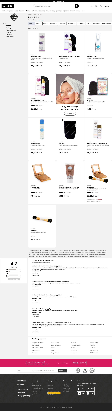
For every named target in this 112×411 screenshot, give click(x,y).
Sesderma (93, 347)
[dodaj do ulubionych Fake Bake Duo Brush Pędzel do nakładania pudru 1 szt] (53, 206)
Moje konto (50, 385)
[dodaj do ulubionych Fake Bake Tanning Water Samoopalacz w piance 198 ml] (53, 120)
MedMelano (74, 350)
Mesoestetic (74, 353)
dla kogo (28, 11)
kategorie (21, 11)
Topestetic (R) (94, 350)
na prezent (65, 11)
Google (66, 390)
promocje (58, 11)
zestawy (72, 11)
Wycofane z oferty (36, 393)
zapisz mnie (62, 370)
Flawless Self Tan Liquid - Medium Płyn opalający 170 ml (46, 266)
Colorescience (35, 350)
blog (83, 11)
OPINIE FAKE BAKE (14, 279)
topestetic (30, 14)
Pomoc (49, 387)
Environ (53, 347)
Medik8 (73, 347)
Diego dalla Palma (55, 345)
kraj (47, 11)
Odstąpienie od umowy (22, 389)
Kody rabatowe (50, 394)
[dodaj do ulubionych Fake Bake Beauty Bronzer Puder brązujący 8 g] (53, 163)
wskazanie (34, 11)
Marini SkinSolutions (76, 345)
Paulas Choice (94, 342)
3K (83, 393)
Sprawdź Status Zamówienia (20, 385)
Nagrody (65, 384)
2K (92, 393)
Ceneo (65, 385)
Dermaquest (35, 353)
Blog (33, 394)
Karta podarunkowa (52, 393)
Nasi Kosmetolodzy (36, 385)
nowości (78, 11)
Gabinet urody (21, 392)
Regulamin (49, 390)
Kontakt (49, 384)
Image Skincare (55, 353)
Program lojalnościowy (37, 390)
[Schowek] (97, 6)
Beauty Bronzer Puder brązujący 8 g (41, 309)
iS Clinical (73, 342)
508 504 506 (21, 381)
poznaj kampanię (70, 113)
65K (92, 389)
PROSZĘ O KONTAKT (79, 363)
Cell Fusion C (35, 345)
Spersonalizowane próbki (53, 391)
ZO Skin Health (94, 353)
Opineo (66, 387)
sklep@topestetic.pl (23, 396)
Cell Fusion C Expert (37, 347)
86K (83, 389)
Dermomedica (55, 342)
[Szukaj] (77, 6)
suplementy (42, 11)
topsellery (52, 11)
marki (3, 11)
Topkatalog (50, 388)
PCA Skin (92, 345)
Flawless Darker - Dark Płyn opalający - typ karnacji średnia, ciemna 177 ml (51, 322)
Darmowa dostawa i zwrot (38, 388)
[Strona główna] (8, 6)
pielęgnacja (9, 11)
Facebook (66, 388)
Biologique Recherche (37, 342)
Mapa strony (66, 391)
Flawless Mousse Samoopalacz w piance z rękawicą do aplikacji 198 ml (50, 281)
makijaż (16, 11)
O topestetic (35, 384)
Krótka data (34, 391)
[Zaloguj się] (92, 6)
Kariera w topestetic (36, 387)
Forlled (53, 350)
